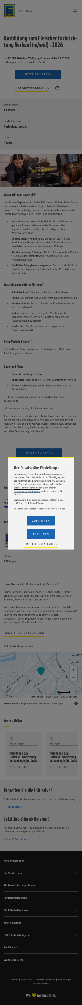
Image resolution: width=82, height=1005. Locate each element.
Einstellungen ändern (40, 544)
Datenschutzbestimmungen (27, 491)
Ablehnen (41, 534)
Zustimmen (41, 520)
